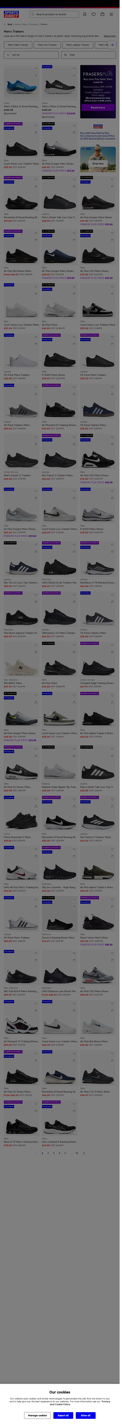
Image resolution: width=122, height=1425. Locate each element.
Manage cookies (37, 1415)
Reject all (63, 1415)
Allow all (85, 1415)
